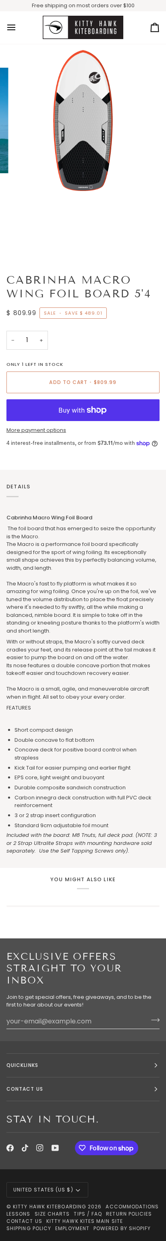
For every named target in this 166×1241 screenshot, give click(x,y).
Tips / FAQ (88, 1213)
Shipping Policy (28, 1228)
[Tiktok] (25, 1148)
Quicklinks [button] (22, 1065)
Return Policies (129, 1213)
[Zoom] (28, 176)
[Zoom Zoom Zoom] (83, 155)
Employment (72, 1228)
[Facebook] (10, 1148)
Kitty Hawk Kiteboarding (49, 1206)
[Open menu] (18, 27)
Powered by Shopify (122, 1228)
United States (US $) (43, 1189)
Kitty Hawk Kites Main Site (84, 1221)
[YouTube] (55, 1148)
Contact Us (24, 1221)
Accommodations (132, 1206)
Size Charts (52, 1213)
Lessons (18, 1213)
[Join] (153, 1020)
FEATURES (18, 708)
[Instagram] (40, 1148)
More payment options (36, 430)
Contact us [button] (24, 1088)
